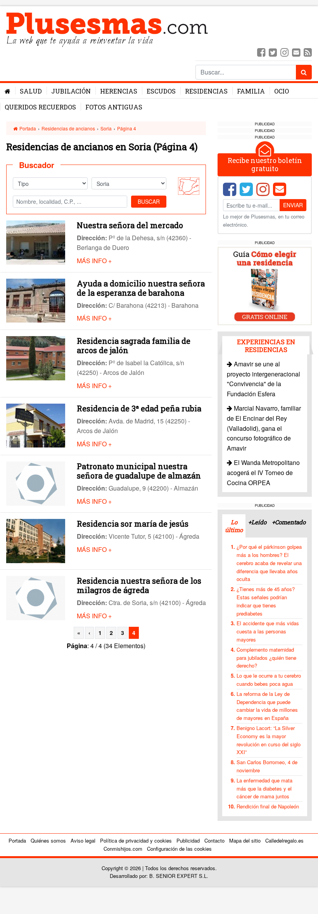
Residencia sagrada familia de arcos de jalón (133, 345)
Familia (251, 91)
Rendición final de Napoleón (268, 806)
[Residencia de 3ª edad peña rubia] (35, 424)
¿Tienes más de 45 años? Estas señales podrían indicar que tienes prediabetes (266, 601)
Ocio (281, 91)
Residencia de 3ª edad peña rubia (139, 408)
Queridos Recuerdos (40, 107)
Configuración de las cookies (179, 848)
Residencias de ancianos (68, 128)
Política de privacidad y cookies (136, 840)
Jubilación (71, 91)
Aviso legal (83, 840)
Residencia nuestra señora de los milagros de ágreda (139, 585)
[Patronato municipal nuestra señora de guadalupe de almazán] (35, 482)
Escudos (161, 91)
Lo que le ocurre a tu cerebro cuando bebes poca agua (269, 679)
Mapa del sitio (245, 840)
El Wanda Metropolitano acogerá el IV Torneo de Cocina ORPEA (263, 472)
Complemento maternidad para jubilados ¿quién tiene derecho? (266, 657)
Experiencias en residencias (266, 345)
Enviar (293, 205)
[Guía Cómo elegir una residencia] (265, 285)
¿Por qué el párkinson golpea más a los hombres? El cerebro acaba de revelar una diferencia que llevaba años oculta (269, 563)
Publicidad (188, 840)
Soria (106, 128)
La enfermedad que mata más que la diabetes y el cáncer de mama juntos (264, 788)
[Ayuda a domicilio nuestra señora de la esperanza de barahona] (35, 299)
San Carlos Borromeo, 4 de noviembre (267, 766)
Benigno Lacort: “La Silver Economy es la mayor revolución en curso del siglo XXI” (269, 740)
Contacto (214, 840)
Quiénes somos (48, 840)
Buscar (149, 201)
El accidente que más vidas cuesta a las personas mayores (268, 631)
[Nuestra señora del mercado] (35, 241)
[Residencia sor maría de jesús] (35, 540)
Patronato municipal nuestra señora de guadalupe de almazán (139, 470)
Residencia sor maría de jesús (132, 524)
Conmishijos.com (123, 848)
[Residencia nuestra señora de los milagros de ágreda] (35, 597)
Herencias (118, 91)
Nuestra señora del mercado (130, 225)
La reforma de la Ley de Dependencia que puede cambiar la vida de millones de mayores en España (267, 705)
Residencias (206, 91)
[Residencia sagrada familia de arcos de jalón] (35, 357)
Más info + (94, 260)
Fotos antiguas (113, 107)
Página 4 (126, 128)
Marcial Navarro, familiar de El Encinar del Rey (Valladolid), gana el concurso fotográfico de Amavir (264, 428)
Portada (27, 128)
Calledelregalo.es (284, 840)
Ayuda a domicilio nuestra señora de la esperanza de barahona (141, 288)
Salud (31, 91)
